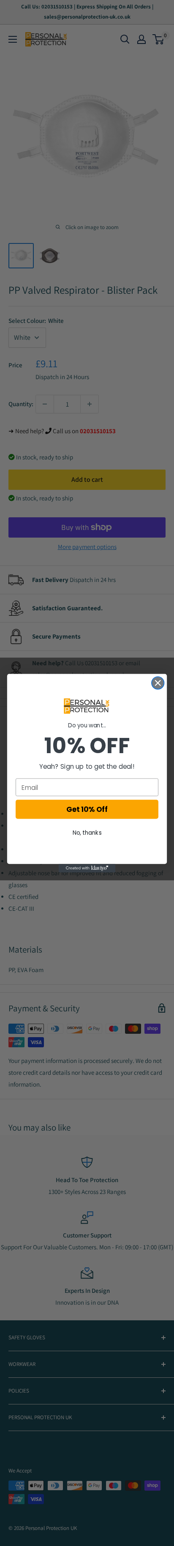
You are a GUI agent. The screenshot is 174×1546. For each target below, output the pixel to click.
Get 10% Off (87, 809)
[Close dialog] (158, 683)
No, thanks (87, 832)
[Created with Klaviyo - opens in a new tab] (87, 868)
